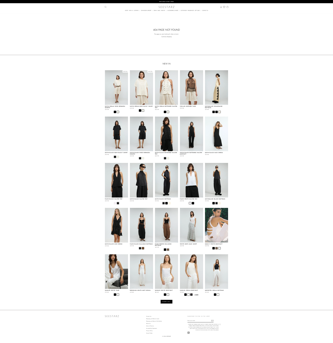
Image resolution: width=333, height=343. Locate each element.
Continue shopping (166, 36)
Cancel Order (149, 333)
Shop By (163, 10)
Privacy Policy (149, 330)
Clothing (136, 10)
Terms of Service (150, 326)
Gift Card (197, 10)
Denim (155, 10)
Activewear (184, 10)
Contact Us (205, 10)
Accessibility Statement (151, 328)
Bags (159, 10)
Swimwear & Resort (146, 10)
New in (131, 10)
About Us (148, 323)
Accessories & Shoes (172, 10)
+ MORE (196, 295)
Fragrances (191, 10)
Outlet (126, 10)
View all (166, 301)
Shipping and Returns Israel (152, 318)
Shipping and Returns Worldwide (154, 321)
